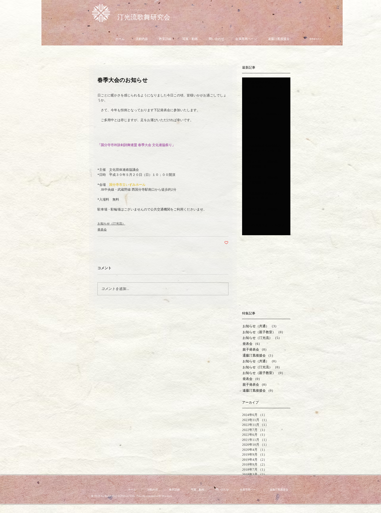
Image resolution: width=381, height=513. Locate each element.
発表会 (102, 229)
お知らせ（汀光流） (111, 223)
